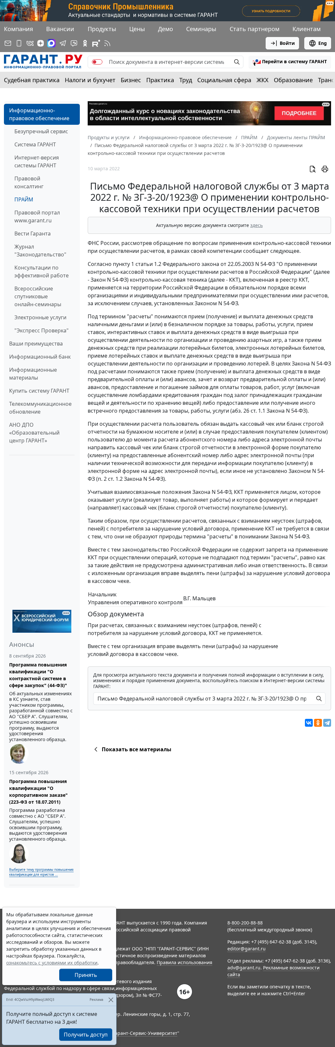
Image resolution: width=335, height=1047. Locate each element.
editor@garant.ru (246, 948)
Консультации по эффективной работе (41, 271)
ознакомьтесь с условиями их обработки (51, 963)
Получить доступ (86, 1034)
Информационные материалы (33, 373)
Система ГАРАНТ (35, 144)
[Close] (110, 999)
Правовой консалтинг (29, 182)
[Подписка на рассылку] (8, 43)
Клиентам (306, 29)
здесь (256, 225)
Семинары (201, 29)
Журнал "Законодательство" (40, 250)
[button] (290, 62)
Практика (160, 80)
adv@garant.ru (243, 967)
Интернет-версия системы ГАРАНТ (36, 161)
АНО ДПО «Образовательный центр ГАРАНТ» (34, 432)
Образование (293, 80)
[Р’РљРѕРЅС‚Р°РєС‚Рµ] (309, 723)
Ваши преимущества (36, 343)
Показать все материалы (136, 749)
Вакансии (60, 29)
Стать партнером (254, 29)
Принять (86, 975)
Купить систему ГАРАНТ (39, 390)
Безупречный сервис (41, 131)
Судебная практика (32, 80)
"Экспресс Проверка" (41, 330)
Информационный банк (40, 356)
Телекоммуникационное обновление (40, 407)
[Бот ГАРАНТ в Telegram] (74, 43)
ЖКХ (262, 80)
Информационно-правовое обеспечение (39, 114)
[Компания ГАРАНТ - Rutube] (96, 43)
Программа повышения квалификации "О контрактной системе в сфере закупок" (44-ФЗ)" (38, 675)
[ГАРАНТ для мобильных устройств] (19, 43)
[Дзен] (40, 43)
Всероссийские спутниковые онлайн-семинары (37, 296)
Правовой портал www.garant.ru (37, 216)
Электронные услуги (40, 317)
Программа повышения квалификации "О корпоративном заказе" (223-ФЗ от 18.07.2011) (38, 791)
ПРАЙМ (23, 199)
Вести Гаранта (32, 233)
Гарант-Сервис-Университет (145, 1033)
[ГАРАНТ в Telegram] (63, 43)
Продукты (102, 29)
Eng (322, 43)
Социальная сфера (224, 80)
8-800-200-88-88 (245, 923)
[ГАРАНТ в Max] (51, 43)
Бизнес (131, 80)
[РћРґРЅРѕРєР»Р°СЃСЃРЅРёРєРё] (318, 723)
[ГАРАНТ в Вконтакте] (30, 43)
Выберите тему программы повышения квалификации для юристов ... (41, 872)
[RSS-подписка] (107, 43)
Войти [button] (287, 43)
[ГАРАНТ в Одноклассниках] (85, 43)
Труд (185, 80)
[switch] (97, 62)
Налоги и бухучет (90, 80)
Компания (18, 29)
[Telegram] (327, 723)
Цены (137, 29)
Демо (165, 29)
